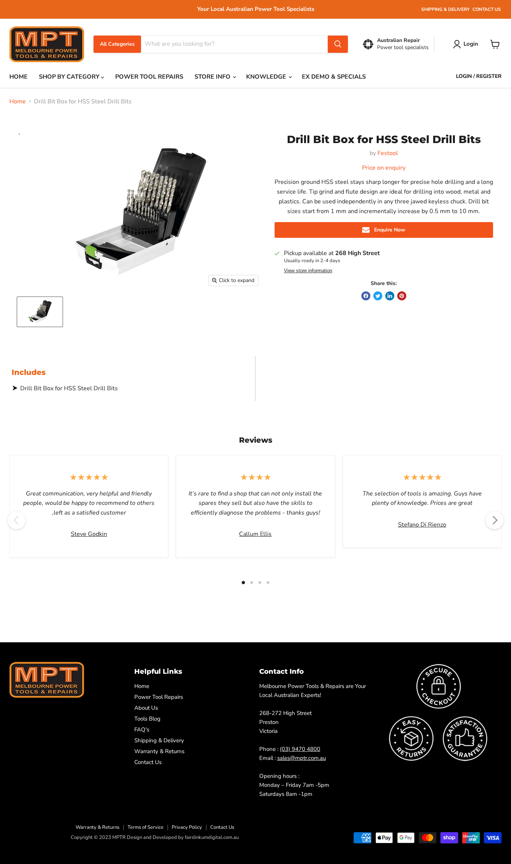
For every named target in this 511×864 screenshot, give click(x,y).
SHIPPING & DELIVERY (445, 9)
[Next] (495, 520)
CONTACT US (486, 9)
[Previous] (16, 520)
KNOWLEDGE (267, 77)
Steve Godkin (89, 534)
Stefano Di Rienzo (422, 525)
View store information (308, 270)
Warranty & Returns (159, 751)
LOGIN (464, 76)
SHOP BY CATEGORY (70, 77)
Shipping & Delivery (159, 740)
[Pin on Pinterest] (401, 295)
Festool (387, 153)
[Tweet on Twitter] (377, 295)
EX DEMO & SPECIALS (334, 77)
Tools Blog (147, 718)
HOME (18, 77)
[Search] (338, 44)
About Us (146, 708)
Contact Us (148, 762)
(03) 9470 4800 (300, 749)
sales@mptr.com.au (301, 758)
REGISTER (489, 76)
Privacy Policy (187, 827)
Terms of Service (145, 827)
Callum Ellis (255, 534)
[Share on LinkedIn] (389, 295)
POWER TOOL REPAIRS (149, 77)
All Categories (117, 44)
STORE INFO (213, 77)
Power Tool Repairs (158, 697)
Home (17, 101)
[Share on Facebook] (365, 295)
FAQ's (141, 729)
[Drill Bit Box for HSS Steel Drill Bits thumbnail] (39, 312)
